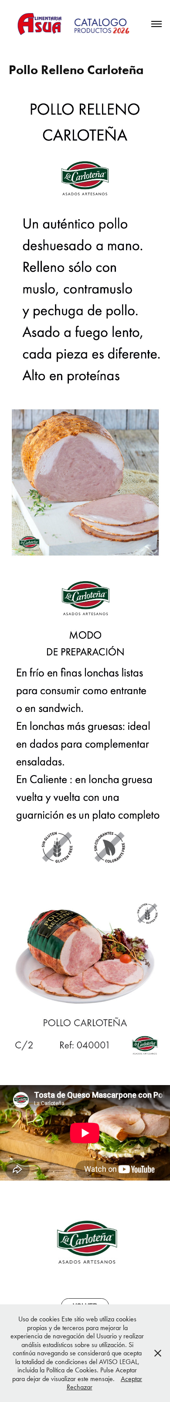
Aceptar (131, 1379)
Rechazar (79, 1387)
